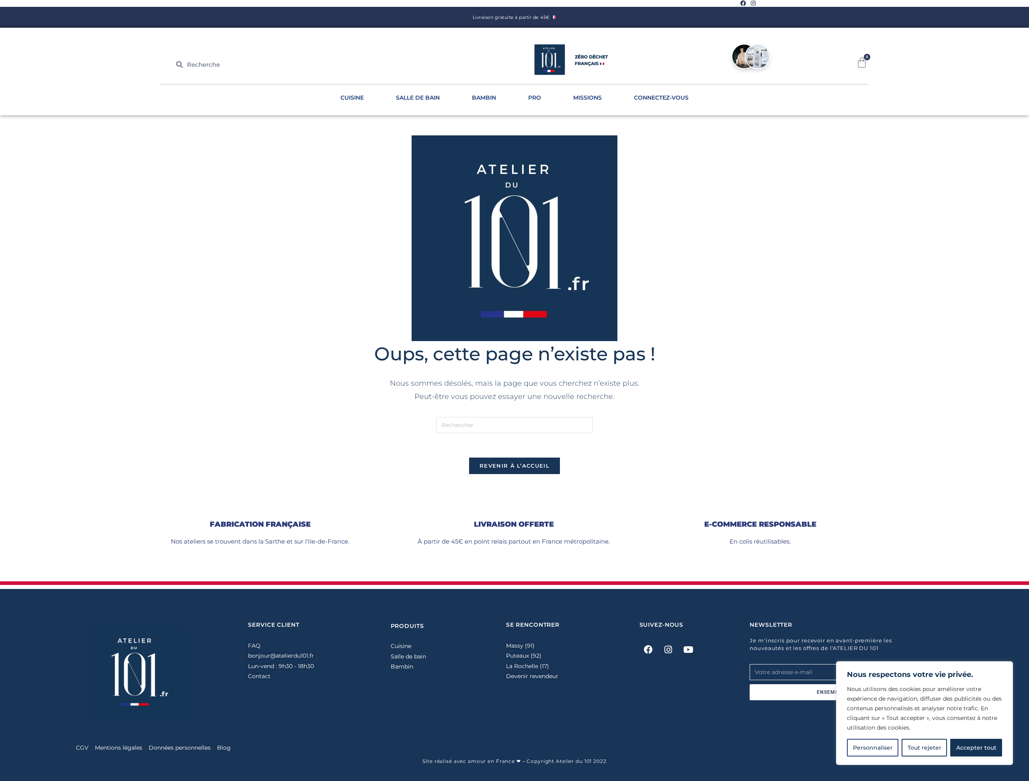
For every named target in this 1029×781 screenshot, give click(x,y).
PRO (534, 97)
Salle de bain (418, 97)
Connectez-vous (661, 97)
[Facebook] (648, 649)
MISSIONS (587, 97)
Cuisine (352, 97)
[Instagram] (668, 649)
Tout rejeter (924, 747)
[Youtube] (688, 649)
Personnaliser (873, 747)
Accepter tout (976, 747)
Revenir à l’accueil (514, 465)
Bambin (484, 97)
